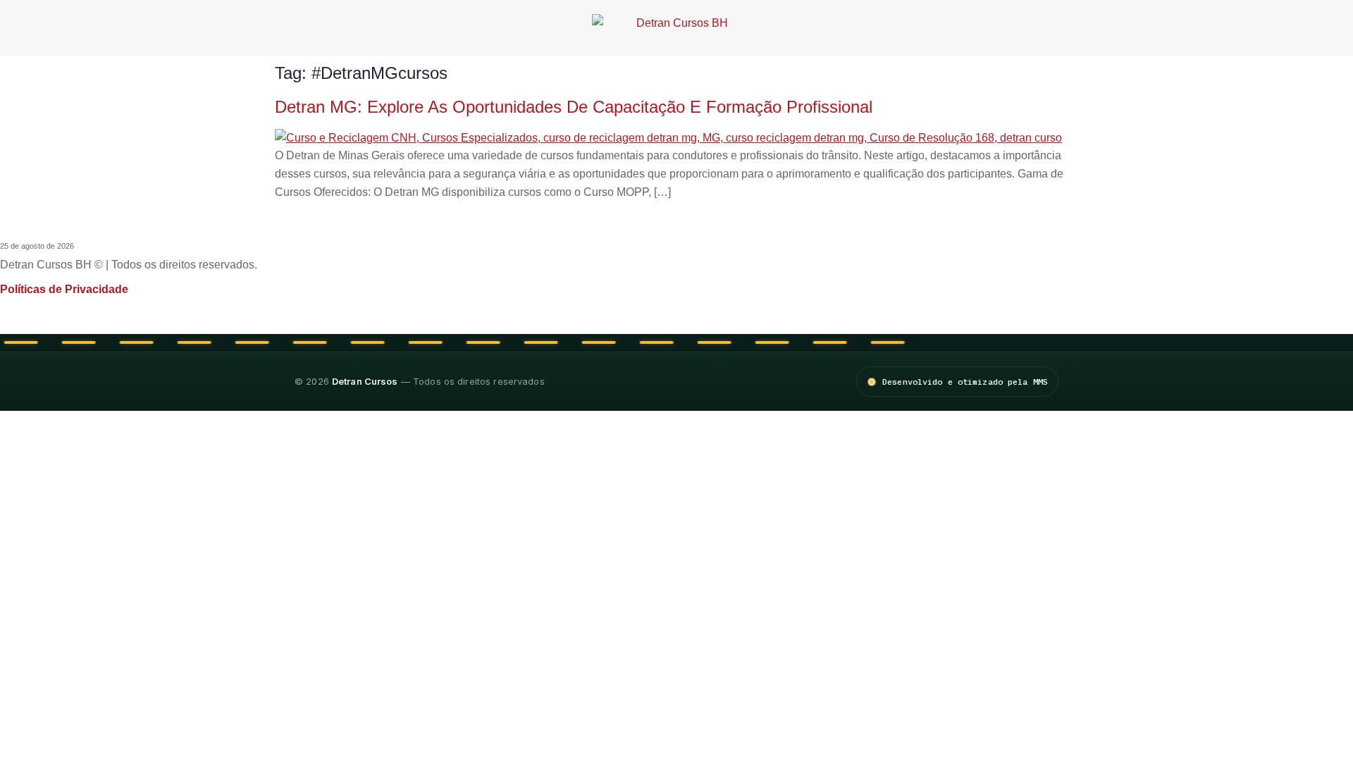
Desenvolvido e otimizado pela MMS (965, 381)
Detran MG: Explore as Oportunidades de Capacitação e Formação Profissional (573, 106)
